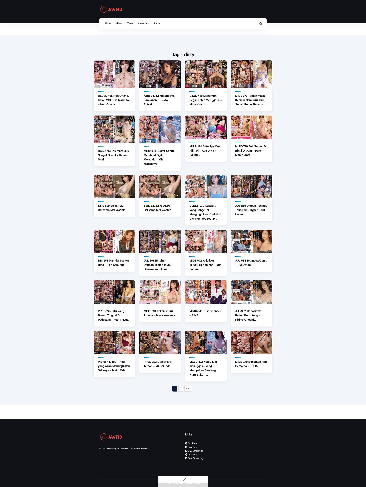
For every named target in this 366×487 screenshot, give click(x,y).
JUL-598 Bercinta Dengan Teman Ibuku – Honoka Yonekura (159, 265)
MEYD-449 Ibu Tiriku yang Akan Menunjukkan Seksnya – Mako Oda (114, 366)
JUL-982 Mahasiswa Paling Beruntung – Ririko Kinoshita (248, 315)
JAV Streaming (195, 451)
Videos (119, 23)
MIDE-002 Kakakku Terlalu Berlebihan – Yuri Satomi (205, 265)
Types (130, 23)
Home (108, 23)
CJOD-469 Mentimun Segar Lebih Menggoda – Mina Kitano (205, 100)
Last (188, 388)
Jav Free (192, 443)
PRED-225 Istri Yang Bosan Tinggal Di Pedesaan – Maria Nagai (113, 315)
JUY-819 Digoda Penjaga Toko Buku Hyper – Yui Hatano (251, 210)
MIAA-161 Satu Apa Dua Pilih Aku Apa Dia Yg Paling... (204, 150)
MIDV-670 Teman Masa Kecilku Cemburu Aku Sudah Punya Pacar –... (250, 100)
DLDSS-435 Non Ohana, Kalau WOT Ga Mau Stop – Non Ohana (114, 100)
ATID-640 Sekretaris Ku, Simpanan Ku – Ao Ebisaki (159, 100)
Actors (157, 23)
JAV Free (192, 447)
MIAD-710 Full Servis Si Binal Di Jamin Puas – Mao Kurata (250, 150)
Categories (143, 23)
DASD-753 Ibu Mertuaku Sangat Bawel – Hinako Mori (113, 155)
